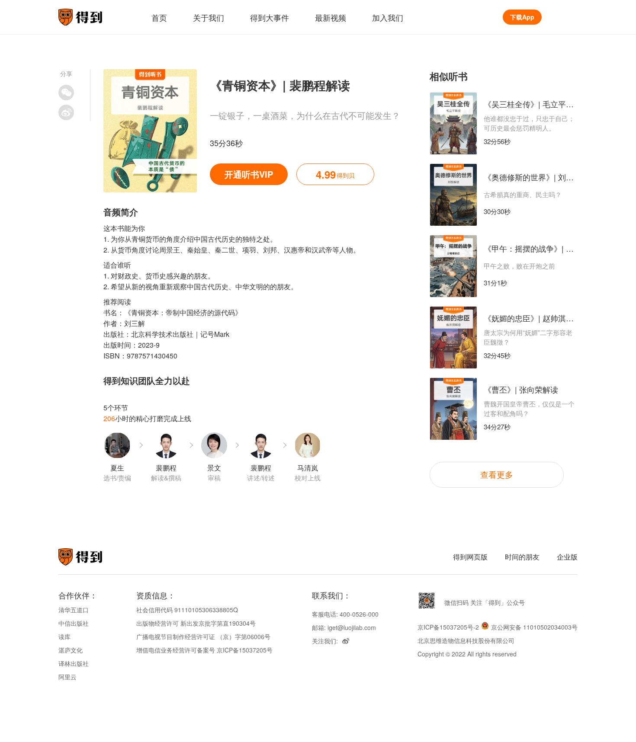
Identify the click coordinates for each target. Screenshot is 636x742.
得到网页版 (470, 557)
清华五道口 (73, 609)
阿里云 (67, 676)
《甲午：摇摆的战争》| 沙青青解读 (544, 248)
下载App (522, 17)
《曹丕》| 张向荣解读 (521, 389)
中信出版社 (73, 623)
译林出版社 (73, 663)
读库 (64, 636)
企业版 (567, 557)
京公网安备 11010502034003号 (534, 627)
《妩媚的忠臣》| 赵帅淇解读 (532, 317)
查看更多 (496, 474)
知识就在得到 (91, 557)
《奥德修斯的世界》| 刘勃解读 (536, 176)
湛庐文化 (70, 650)
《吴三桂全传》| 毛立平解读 (532, 103)
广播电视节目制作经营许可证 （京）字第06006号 (203, 636)
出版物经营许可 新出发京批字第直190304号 (196, 623)
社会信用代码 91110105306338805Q (187, 609)
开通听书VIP (249, 174)
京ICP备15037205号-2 (448, 627)
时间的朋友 (522, 557)
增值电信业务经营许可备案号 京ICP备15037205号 (204, 650)
